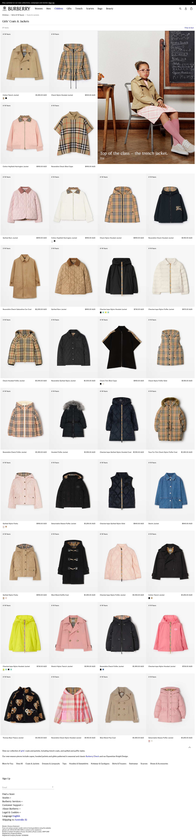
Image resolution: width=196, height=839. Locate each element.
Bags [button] (100, 8)
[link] (5, 15)
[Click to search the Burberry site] (180, 8)
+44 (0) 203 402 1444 (16, 830)
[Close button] (192, 2)
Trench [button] (78, 8)
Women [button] (39, 8)
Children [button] (58, 8)
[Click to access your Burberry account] (185, 8)
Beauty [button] (109, 8)
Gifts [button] (69, 8)
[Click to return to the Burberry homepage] (19, 8)
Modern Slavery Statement (10, 826)
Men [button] (48, 8)
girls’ (23, 750)
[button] (51, 2)
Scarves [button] (90, 8)
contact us (28, 830)
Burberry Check (92, 756)
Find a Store (8, 794)
